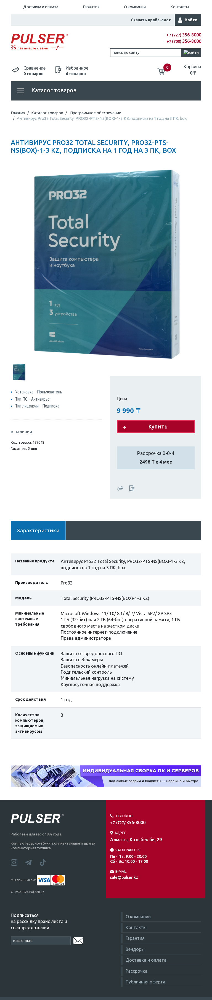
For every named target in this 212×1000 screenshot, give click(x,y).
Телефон (123, 816)
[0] (161, 69)
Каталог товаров (53, 90)
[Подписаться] (78, 939)
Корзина (192, 69)
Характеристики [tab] (38, 530)
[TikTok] (46, 861)
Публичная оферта (145, 981)
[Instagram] (18, 861)
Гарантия (91, 7)
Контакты (179, 7)
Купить (158, 426)
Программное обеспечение (95, 113)
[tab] (19, 371)
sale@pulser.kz (124, 877)
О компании (135, 7)
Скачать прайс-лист (151, 20)
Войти (191, 20)
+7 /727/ (127, 823)
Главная (18, 113)
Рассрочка (136, 971)
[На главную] (58, 42)
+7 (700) (183, 41)
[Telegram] (32, 861)
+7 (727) (183, 35)
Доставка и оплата (40, 7)
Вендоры (135, 949)
